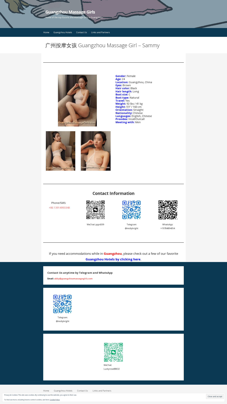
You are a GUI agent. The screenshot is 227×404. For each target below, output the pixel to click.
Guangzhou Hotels (62, 32)
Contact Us (81, 32)
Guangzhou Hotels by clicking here (113, 259)
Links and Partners (100, 32)
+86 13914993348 (59, 207)
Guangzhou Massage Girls (70, 12)
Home (46, 32)
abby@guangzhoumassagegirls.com (73, 278)
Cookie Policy (55, 400)
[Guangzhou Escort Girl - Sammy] (60, 151)
